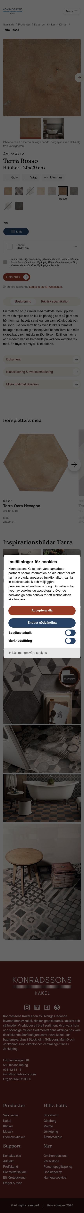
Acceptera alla (42, 610)
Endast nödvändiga (42, 622)
